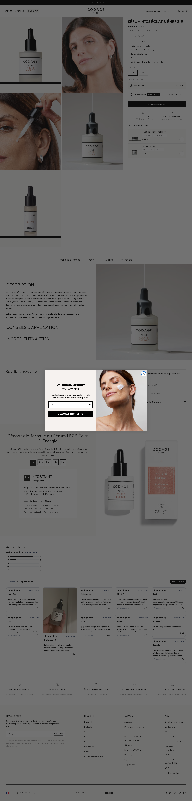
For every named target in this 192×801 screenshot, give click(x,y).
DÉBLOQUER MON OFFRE (70, 414)
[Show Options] (90, 405)
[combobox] (70, 405)
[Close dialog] (143, 373)
